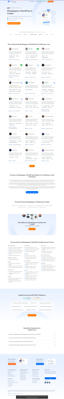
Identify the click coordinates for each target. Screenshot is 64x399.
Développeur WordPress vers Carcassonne (32, 271)
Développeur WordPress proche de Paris (48, 269)
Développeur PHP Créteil (22, 205)
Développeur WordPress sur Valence (14, 255)
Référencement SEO (23, 373)
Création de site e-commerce (24, 372)
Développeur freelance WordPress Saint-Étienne (15, 253)
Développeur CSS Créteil (30, 205)
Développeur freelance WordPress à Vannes (16, 267)
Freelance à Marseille (35, 373)
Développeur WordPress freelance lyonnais (15, 251)
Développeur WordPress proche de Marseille (49, 258)
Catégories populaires (24, 369)
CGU (22, 393)
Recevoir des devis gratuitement (14, 23)
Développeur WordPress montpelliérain (31, 275)
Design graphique (23, 376)
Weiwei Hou (30, 116)
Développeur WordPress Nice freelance (48, 259)
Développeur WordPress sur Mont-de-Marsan (31, 264)
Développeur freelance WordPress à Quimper (14, 264)
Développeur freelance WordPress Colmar (15, 278)
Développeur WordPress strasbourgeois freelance (15, 281)
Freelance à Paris (35, 371)
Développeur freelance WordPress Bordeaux (32, 262)
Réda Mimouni (14, 150)
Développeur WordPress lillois (30, 251)
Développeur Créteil (14, 205)
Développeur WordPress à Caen (30, 255)
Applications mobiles (23, 378)
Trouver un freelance (11, 381)
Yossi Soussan (30, 65)
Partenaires (10, 386)
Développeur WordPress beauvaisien (31, 250)
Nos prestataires (10, 383)
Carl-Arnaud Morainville (49, 116)
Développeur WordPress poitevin (30, 267)
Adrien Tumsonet (15, 98)
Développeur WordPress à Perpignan (31, 278)
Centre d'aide (34, 381)
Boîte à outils (10, 373)
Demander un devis (11, 380)
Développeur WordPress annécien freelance (16, 247)
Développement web (23, 371)
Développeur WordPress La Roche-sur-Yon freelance (48, 249)
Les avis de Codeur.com (11, 376)
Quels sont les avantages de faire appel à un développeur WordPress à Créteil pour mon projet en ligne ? (25, 334)
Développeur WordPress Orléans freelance (15, 271)
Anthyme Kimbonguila (16, 82)
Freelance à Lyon (35, 372)
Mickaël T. (46, 82)
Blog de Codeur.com (11, 374)
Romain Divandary (15, 48)
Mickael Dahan (47, 48)
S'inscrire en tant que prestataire (13, 382)
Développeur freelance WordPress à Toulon (48, 260)
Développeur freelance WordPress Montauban (30, 274)
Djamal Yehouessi (31, 133)
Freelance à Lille (34, 374)
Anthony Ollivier (31, 98)
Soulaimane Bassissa (48, 98)
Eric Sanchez (47, 133)
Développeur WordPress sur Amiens (31, 247)
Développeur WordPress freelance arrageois (32, 248)
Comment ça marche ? (35, 380)
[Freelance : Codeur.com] (12, 1)
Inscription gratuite (39, 1)
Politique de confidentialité (16, 393)
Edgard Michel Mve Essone (49, 150)
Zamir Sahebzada (31, 82)
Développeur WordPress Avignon (47, 256)
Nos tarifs (9, 372)
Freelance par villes (35, 369)
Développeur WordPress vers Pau (30, 266)
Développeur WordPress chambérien (14, 248)
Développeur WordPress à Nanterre (47, 267)
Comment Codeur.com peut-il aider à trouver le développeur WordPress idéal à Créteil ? (22, 337)
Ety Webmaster (31, 150)
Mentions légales (10, 393)
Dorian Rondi (14, 65)
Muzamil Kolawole (48, 65)
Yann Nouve (30, 48)
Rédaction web (22, 374)
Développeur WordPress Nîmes (30, 277)
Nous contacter (34, 382)
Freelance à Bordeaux (35, 376)
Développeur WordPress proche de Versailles (49, 270)
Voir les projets (32, 1)
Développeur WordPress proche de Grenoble (16, 250)
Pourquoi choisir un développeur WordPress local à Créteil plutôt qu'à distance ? (21, 341)
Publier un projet (50, 1)
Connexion (44, 1)
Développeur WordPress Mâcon (14, 259)
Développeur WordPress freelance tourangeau (14, 273)
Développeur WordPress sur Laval (47, 251)
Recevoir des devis (31, 315)
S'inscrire (50, 378)
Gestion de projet (22, 379)
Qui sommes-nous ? (11, 371)
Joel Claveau (14, 133)
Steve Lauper (14, 116)
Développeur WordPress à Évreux (30, 258)
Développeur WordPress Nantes (47, 252)
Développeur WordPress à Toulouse (30, 279)
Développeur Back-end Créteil (40, 205)
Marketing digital (22, 377)
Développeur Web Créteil (49, 205)
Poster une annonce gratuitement (32, 192)
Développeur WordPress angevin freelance (48, 247)
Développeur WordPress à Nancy (14, 279)
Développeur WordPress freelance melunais (49, 266)
